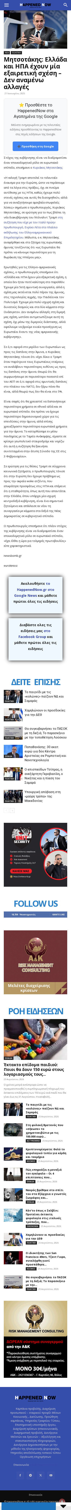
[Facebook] (20, 1475)
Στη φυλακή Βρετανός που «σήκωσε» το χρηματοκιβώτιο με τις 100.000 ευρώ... (44, 1130)
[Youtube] (51, 1475)
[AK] (35, 993)
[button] (6, 5)
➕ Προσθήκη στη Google (35, 146)
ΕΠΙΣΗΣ (47, 681)
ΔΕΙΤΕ (20, 681)
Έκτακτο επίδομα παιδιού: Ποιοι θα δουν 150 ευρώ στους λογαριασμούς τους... (34, 1069)
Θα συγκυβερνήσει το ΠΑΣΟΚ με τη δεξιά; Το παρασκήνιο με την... (46, 1281)
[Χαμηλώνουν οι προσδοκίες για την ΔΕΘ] (13, 714)
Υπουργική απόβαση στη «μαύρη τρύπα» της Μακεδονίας (43, 796)
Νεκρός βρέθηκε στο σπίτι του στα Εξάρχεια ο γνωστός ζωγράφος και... (46, 1193)
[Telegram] (30, 1475)
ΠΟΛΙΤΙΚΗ (16, 52)
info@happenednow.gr (44, 1465)
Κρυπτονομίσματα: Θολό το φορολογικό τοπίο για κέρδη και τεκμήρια (46, 1153)
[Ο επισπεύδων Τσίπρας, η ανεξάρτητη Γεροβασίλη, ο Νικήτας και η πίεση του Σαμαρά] (13, 773)
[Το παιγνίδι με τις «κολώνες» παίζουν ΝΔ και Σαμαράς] (13, 696)
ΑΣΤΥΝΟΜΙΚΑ (33, 1140)
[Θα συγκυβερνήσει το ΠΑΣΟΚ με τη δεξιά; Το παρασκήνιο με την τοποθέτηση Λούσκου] (13, 733)
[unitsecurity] (35, 885)
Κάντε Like (58, 914)
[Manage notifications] (62, 1502)
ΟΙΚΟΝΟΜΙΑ (32, 1226)
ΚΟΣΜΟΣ (31, 1161)
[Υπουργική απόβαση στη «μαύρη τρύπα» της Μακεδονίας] (13, 796)
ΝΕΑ (7, 52)
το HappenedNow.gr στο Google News (34, 589)
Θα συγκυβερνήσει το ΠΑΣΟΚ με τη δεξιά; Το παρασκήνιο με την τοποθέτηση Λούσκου (46, 733)
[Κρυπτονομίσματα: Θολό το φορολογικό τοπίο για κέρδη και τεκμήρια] (13, 1154)
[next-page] (12, 810)
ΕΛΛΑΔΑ (8, 756)
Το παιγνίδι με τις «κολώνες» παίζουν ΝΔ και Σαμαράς (44, 696)
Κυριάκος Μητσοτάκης (48, 167)
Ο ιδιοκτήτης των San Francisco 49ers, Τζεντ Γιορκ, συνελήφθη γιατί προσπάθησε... (46, 1258)
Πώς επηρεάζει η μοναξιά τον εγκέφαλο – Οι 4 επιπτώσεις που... (44, 1173)
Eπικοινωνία (35, 1494)
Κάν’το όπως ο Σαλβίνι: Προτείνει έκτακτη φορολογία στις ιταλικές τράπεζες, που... (43, 1216)
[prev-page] (6, 810)
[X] (40, 1475)
